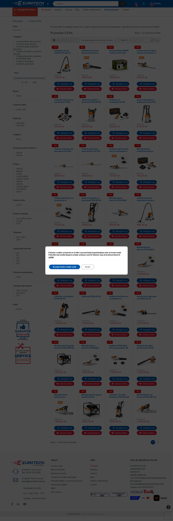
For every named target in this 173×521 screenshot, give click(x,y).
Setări (87, 267)
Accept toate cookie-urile (64, 267)
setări (51, 257)
